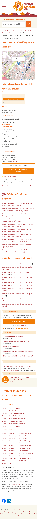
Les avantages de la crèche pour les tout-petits (16, 341)
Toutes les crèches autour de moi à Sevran (16, 264)
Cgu (8, 512)
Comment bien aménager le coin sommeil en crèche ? (18, 351)
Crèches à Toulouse (8, 433)
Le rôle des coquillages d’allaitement (13, 336)
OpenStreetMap (27, 79)
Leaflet (23, 79)
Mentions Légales (28, 512)
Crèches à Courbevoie (9, 453)
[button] (18, 63)
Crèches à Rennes (8, 448)
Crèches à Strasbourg (9, 436)
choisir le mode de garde (10, 370)
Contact (17, 514)
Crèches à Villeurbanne (26, 453)
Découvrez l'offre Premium (21, 328)
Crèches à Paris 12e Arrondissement (13, 421)
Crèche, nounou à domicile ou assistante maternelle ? (18, 356)
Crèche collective (8, 366)
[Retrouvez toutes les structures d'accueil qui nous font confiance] (5, 379)
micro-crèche (28, 366)
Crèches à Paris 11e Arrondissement (13, 418)
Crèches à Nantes (24, 436)
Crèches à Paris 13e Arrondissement (13, 413)
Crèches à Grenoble (25, 445)
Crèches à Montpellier (9, 438)
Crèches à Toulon (24, 456)
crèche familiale (18, 366)
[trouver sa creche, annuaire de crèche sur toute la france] (23, 6)
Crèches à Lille (23, 438)
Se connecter (22, 325)
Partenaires (24, 514)
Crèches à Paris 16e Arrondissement (13, 426)
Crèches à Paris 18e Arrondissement (13, 411)
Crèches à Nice (7, 441)
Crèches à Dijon (24, 450)
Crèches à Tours (7, 463)
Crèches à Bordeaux (25, 433)
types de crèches (16, 484)
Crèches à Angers (24, 448)
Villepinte (14, 161)
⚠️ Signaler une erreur (9, 176)
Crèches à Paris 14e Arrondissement (13, 423)
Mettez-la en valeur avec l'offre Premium (18, 170)
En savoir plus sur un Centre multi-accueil (16, 186)
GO (28, 24)
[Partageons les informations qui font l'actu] (4, 500)
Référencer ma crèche (6, 514)
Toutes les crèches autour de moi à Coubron (17, 285)
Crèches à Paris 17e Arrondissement (13, 416)
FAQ (33, 509)
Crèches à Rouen (7, 456)
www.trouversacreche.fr (23, 509)
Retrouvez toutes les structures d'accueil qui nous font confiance (19, 379)
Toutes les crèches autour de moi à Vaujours (17, 282)
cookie (4, 512)
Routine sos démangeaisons (11, 346)
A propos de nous (16, 512)
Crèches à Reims (7, 445)
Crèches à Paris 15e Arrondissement (13, 408)
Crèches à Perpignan (8, 450)
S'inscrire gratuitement (19, 321)
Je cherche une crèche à (14, 19)
